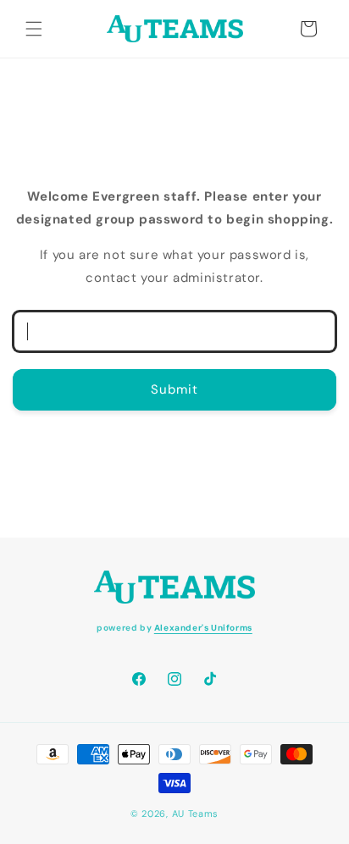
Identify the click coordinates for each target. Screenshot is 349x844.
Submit (174, 389)
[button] (34, 28)
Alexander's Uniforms (203, 627)
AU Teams (195, 813)
